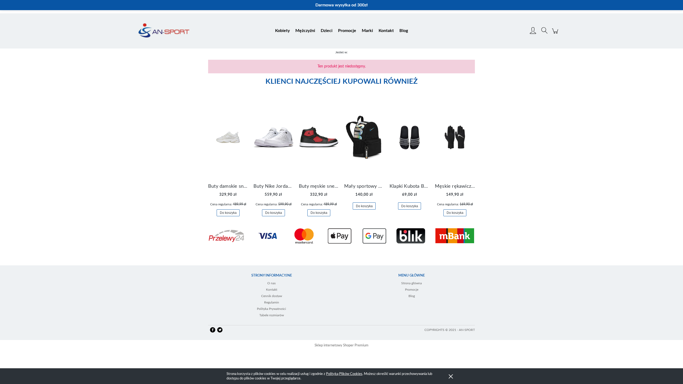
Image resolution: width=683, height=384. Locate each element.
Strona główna (411, 283)
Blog (411, 296)
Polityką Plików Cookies (344, 374)
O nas (271, 283)
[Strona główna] (164, 31)
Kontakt (271, 289)
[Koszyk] (556, 33)
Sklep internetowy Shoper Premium (341, 345)
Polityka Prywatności (271, 308)
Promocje (411, 289)
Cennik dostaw (271, 296)
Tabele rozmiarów (271, 315)
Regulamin (271, 302)
